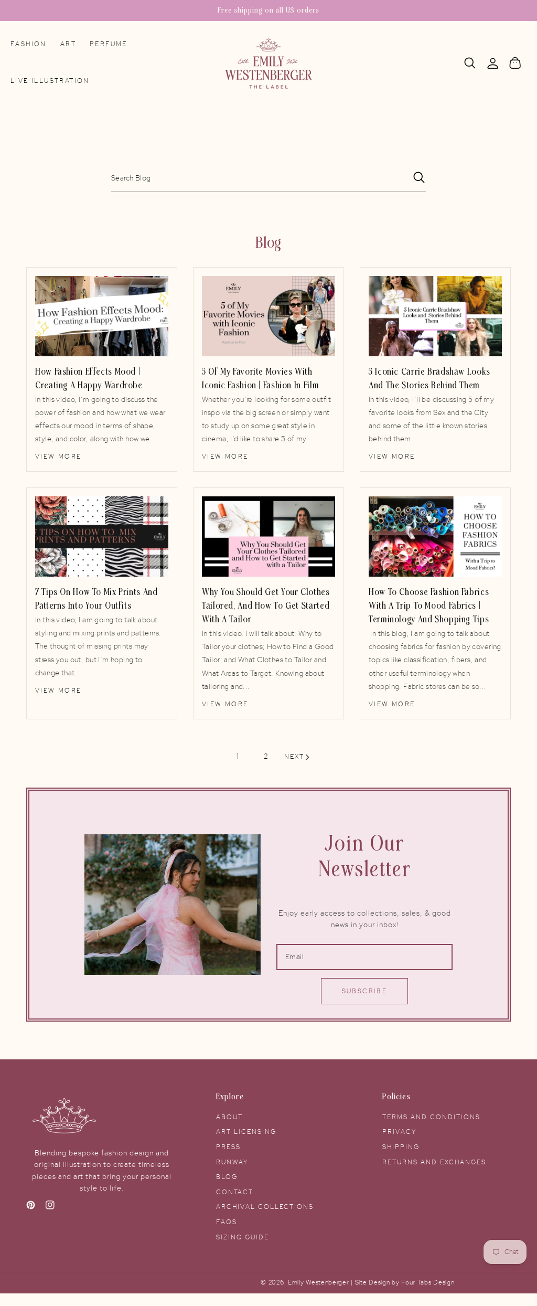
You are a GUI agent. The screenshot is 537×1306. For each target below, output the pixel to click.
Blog (227, 1177)
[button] (470, 63)
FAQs (226, 1222)
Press (228, 1147)
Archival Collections (265, 1207)
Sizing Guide (242, 1237)
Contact (234, 1192)
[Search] (470, 63)
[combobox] (268, 179)
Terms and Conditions (431, 1117)
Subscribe (365, 991)
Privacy (399, 1132)
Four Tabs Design (427, 1283)
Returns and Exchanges (434, 1162)
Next (294, 756)
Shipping (401, 1147)
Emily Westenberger (319, 1283)
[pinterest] (30, 1207)
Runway (232, 1162)
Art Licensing (246, 1132)
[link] (101, 316)
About (229, 1117)
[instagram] (50, 1207)
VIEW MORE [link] (58, 456)
